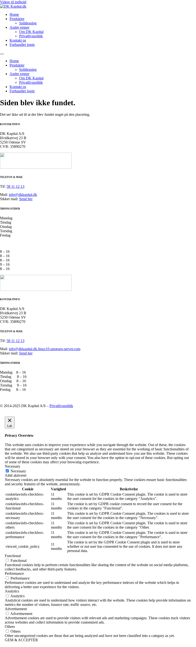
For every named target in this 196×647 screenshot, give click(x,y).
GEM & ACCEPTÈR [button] (21, 640)
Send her (26, 199)
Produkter (17, 19)
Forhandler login (22, 45)
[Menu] (2, 54)
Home (14, 14)
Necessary (18, 471)
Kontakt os (18, 40)
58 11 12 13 (15, 186)
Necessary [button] (12, 466)
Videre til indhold (13, 2)
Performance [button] (14, 573)
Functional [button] (13, 556)
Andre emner (19, 27)
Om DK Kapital (31, 32)
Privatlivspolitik (31, 36)
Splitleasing (28, 23)
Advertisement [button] (16, 609)
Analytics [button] (12, 591)
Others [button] (10, 627)
